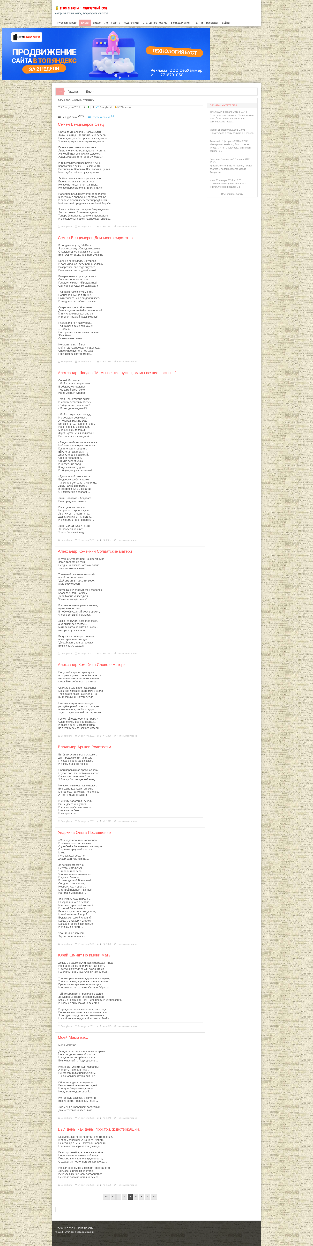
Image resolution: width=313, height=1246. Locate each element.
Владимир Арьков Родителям (84, 747)
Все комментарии (232, 194)
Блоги (90, 91)
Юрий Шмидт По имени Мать (84, 955)
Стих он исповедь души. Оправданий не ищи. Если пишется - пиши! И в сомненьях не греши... (232, 118)
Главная (74, 91)
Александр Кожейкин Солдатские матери (95, 551)
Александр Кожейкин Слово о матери (92, 665)
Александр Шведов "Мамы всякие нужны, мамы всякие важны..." (117, 373)
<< (106, 1196)
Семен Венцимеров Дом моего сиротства (95, 238)
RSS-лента (124, 107)
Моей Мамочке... (73, 1037)
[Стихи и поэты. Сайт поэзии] (81, 9)
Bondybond (105, 107)
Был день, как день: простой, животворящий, (99, 1129)
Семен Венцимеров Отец (81, 124)
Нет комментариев (127, 226)
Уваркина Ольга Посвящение (84, 832)
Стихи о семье (102, 117)
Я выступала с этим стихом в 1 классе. (232, 133)
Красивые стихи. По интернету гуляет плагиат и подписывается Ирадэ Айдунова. (231, 168)
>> (154, 1196)
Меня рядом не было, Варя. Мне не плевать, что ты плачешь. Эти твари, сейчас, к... (230, 147)
